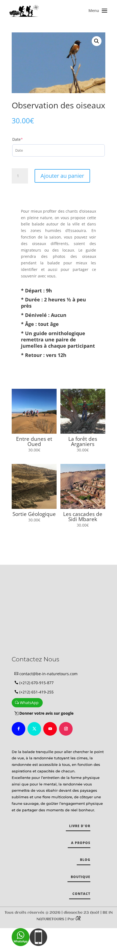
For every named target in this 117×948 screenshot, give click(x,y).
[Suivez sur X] (34, 729)
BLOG (85, 859)
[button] (96, 41)
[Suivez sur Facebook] (18, 729)
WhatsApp (29, 702)
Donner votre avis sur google (46, 713)
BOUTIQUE (80, 876)
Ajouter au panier (62, 175)
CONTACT (81, 893)
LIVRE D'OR (79, 826)
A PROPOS (80, 842)
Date (26, 139)
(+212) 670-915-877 (36, 682)
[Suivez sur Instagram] (66, 729)
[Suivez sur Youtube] (50, 729)
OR (78, 919)
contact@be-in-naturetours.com (48, 673)
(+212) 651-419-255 (36, 692)
